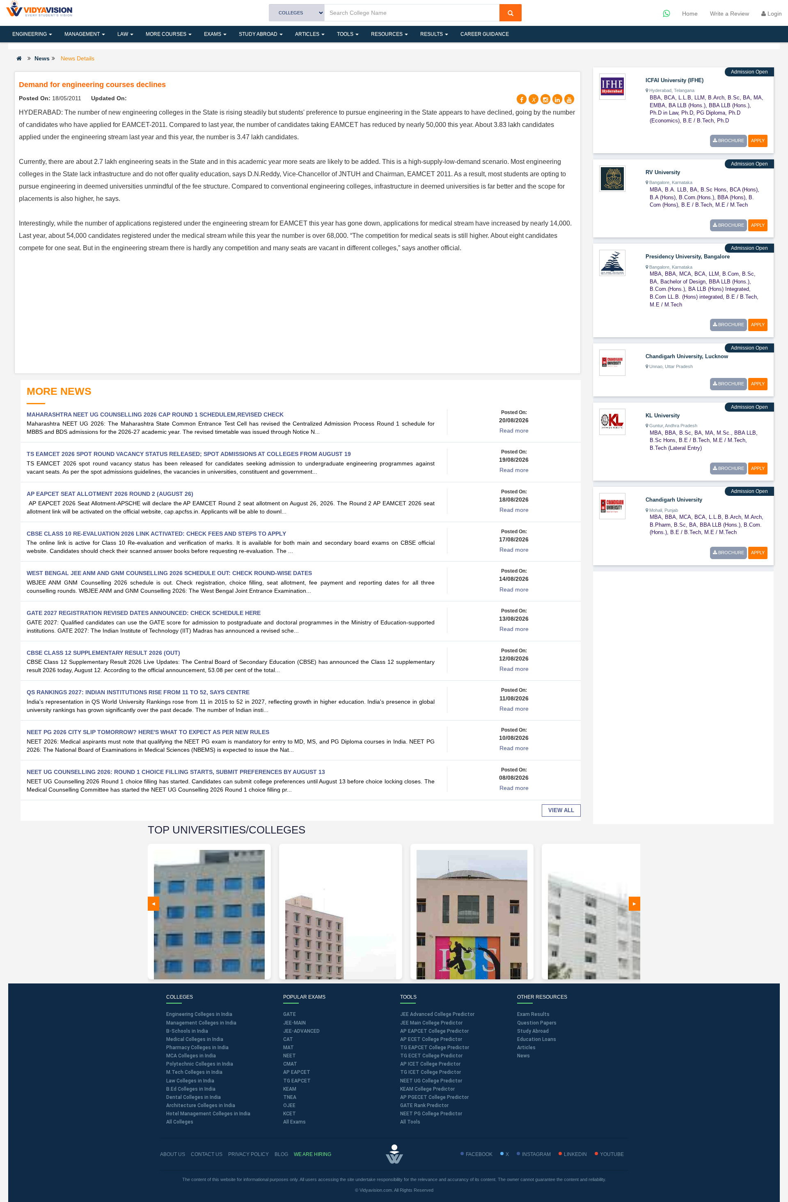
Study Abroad (259, 34)
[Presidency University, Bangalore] (612, 262)
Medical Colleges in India (194, 1039)
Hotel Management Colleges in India (208, 1114)
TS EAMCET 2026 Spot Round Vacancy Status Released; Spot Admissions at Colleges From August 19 (189, 454)
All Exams (294, 1122)
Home (690, 13)
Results (432, 34)
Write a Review (729, 13)
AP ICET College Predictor (430, 1064)
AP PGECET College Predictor (434, 1097)
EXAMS (213, 34)
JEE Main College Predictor (431, 1023)
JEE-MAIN (294, 1023)
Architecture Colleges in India (200, 1105)
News (42, 58)
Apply (758, 140)
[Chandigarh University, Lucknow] (612, 362)
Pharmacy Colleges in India (197, 1047)
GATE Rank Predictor (424, 1105)
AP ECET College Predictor (431, 1039)
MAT (288, 1047)
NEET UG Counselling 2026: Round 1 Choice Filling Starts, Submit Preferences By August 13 (176, 772)
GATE (289, 1014)
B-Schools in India (187, 1031)
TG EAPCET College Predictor (434, 1047)
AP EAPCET (296, 1072)
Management (82, 34)
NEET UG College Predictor (431, 1081)
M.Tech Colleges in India (194, 1072)
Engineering (30, 34)
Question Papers (537, 1023)
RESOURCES (387, 34)
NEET (289, 1056)
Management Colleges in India (201, 1023)
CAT (288, 1039)
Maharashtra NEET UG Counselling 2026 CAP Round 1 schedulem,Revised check (155, 414)
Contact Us (206, 1154)
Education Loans (536, 1039)
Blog (281, 1154)
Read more (514, 430)
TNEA (289, 1097)
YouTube (612, 1154)
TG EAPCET (297, 1081)
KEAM (289, 1089)
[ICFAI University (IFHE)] (612, 86)
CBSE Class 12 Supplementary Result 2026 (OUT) (103, 652)
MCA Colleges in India (191, 1056)
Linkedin (575, 1154)
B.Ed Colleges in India (190, 1089)
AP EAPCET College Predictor (434, 1031)
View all (561, 810)
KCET (289, 1114)
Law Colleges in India (190, 1081)
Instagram (536, 1154)
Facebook (479, 1154)
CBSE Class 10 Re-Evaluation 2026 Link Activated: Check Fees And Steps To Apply (156, 533)
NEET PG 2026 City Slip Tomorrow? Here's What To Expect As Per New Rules (148, 732)
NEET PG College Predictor (431, 1114)
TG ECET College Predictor (431, 1056)
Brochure (730, 140)
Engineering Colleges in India (199, 1014)
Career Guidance (484, 34)
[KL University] (612, 421)
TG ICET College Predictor (430, 1072)
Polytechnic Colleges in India (199, 1064)
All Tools (410, 1122)
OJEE (289, 1105)
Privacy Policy (248, 1154)
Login (774, 13)
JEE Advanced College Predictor (437, 1014)
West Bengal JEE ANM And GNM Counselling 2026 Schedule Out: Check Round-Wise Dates (169, 573)
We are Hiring (312, 1154)
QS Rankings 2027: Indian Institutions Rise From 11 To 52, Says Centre (138, 692)
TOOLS (346, 34)
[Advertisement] (297, 311)
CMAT (290, 1064)
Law (123, 34)
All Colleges (179, 1122)
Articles (308, 34)
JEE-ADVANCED (301, 1031)
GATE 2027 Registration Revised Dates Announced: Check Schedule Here (144, 613)
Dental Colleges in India (193, 1097)
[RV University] (612, 178)
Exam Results (533, 1014)
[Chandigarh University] (612, 505)
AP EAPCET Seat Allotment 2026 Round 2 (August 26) (110, 493)
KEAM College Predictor (427, 1089)
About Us (172, 1154)
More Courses (167, 34)
